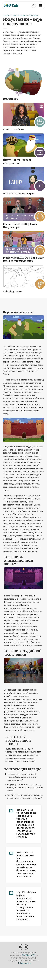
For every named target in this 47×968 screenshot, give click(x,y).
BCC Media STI (28, 955)
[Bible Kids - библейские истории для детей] (12, 5)
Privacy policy (24, 963)
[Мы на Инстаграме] (21, 947)
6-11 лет (7, 15)
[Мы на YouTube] (26, 947)
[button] (33, 5)
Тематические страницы (24, 15)
